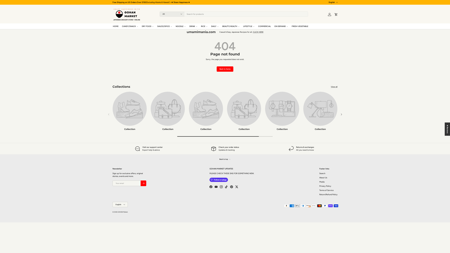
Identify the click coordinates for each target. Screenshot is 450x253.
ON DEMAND (280, 26)
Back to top (223, 159)
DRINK (192, 26)
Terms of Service (326, 190)
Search (322, 173)
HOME (115, 26)
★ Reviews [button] (447, 129)
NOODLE (179, 26)
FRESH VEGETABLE (300, 26)
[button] (336, 14)
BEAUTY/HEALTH (229, 26)
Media (321, 182)
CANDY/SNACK (129, 26)
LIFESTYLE (247, 26)
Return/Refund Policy (328, 194)
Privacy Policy (325, 186)
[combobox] (234, 14)
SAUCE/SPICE (163, 26)
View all (334, 87)
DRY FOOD (146, 26)
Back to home (225, 69)
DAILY (213, 26)
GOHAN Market (123, 212)
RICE (203, 26)
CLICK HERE (258, 32)
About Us (323, 178)
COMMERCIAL (264, 26)
